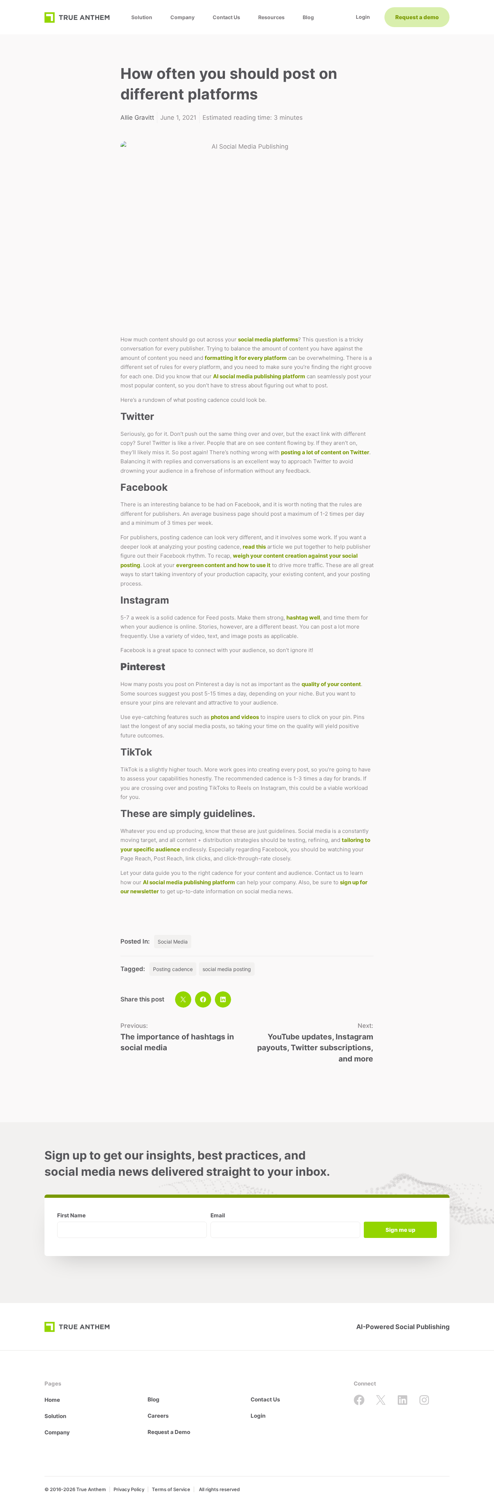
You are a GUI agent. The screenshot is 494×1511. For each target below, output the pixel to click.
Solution (141, 17)
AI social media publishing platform (259, 376)
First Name (71, 1216)
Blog (308, 17)
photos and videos (235, 717)
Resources (271, 17)
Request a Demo (169, 1432)
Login (258, 1415)
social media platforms (268, 339)
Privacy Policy (129, 1489)
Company (182, 17)
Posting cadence (173, 969)
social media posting (227, 969)
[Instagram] (424, 1400)
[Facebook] (359, 1400)
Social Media (173, 941)
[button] (183, 999)
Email (217, 1216)
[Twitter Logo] (380, 1400)
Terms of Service (171, 1489)
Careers (158, 1415)
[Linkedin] (402, 1400)
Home (52, 1399)
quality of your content (331, 684)
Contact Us (226, 17)
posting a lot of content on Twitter (325, 452)
